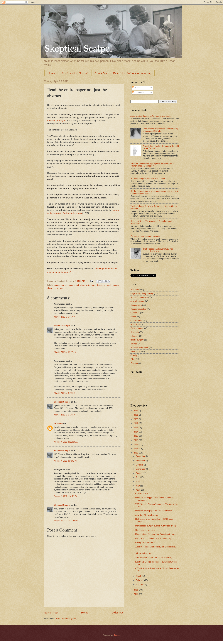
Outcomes (135, 313)
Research (100, 285)
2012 (136, 453)
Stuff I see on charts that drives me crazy (153, 557)
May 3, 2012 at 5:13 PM (64, 415)
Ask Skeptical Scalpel (74, 73)
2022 (136, 411)
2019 (136, 423)
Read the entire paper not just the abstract (153, 511)
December (140, 456)
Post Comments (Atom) (66, 618)
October (140, 465)
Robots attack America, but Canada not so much (156, 534)
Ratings (133, 344)
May (138, 486)
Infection (134, 336)
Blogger (116, 635)
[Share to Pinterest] (108, 281)
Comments (139, 92)
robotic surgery (112, 285)
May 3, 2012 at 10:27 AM (65, 352)
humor (133, 317)
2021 (136, 415)
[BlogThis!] (99, 281)
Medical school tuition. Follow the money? (153, 538)
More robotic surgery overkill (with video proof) (155, 526)
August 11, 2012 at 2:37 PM (66, 520)
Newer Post (51, 612)
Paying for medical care (145, 542)
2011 (136, 590)
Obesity (133, 355)
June (138, 481)
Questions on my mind (145, 530)
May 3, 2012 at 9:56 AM (64, 317)
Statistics (134, 324)
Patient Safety (136, 328)
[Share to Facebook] (105, 281)
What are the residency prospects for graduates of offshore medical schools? (152, 164)
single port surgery (55, 288)
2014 (136, 444)
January (140, 584)
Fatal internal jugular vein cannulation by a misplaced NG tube (160, 130)
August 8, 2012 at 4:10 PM (66, 496)
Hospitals (134, 332)
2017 (136, 432)
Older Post (118, 612)
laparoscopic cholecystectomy (82, 285)
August (139, 473)
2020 (136, 419)
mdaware (58, 423)
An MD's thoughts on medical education (147, 178)
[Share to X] (102, 281)
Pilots (132, 359)
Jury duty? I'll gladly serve (146, 515)
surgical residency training (141, 293)
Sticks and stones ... (144, 553)
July (138, 477)
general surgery (61, 285)
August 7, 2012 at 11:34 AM (66, 442)
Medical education (138, 309)
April (138, 490)
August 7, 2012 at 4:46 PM (66, 461)
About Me (101, 73)
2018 (136, 427)
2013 (136, 448)
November (140, 460)
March (139, 576)
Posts (137, 87)
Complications (136, 320)
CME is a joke (141, 493)
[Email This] (97, 281)
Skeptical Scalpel (62, 325)
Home (51, 73)
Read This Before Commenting (132, 73)
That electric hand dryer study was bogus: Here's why (158, 250)
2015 (136, 440)
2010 (136, 594)
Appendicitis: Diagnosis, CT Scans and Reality (151, 116)
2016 (136, 436)
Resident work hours (139, 347)
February (140, 580)
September (141, 469)
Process (134, 363)
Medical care (136, 305)
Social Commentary (139, 297)
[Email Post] (92, 281)
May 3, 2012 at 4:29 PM (64, 393)
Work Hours (135, 351)
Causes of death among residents (145, 236)
